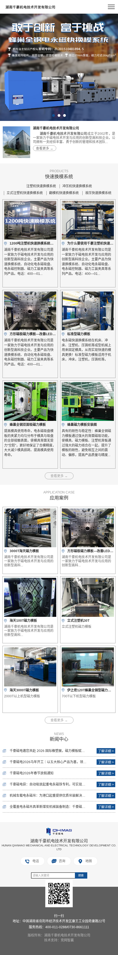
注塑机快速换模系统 (41, 186)
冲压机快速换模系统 (77, 186)
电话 (35, 861)
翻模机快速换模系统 (64, 193)
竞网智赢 (67, 940)
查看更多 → (44, 148)
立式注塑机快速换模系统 (25, 193)
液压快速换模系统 (98, 193)
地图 (88, 861)
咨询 (62, 861)
